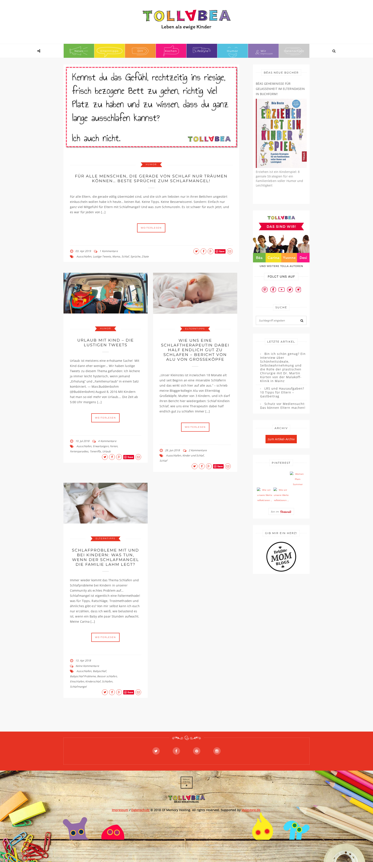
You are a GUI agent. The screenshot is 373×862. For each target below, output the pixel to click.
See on (275, 511)
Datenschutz (294, 51)
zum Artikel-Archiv (281, 439)
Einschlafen (77, 681)
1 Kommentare (109, 251)
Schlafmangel (78, 686)
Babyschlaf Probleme (83, 676)
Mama (116, 256)
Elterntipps (109, 51)
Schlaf (125, 256)
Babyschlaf (99, 671)
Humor (232, 51)
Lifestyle (202, 51)
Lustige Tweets (102, 256)
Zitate (145, 256)
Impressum (120, 810)
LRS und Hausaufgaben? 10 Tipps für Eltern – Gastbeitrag (282, 392)
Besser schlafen (107, 676)
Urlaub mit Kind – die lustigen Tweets (105, 342)
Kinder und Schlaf (193, 455)
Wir (263, 51)
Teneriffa (95, 451)
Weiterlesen (151, 227)
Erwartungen (101, 446)
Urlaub (106, 451)
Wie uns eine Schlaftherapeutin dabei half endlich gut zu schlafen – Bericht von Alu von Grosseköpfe (195, 350)
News (78, 51)
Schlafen (107, 681)
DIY (140, 51)
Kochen (171, 51)
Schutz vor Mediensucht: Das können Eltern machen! (282, 406)
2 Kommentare (198, 450)
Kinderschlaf (92, 681)
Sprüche (135, 256)
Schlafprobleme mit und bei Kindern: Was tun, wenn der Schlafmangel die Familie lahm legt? (105, 557)
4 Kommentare (107, 441)
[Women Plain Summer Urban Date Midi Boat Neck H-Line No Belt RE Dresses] (297, 479)
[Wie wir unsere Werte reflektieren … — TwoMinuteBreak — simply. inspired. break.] (264, 495)
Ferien (114, 446)
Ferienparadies (79, 451)
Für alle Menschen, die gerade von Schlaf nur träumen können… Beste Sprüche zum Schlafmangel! (151, 178)
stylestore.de (251, 810)
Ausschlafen (83, 256)
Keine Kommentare (87, 666)
